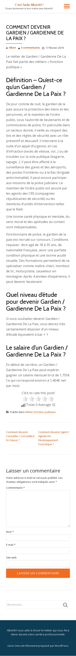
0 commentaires (30, 47)
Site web (11, 557)
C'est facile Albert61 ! (29, 5)
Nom (10, 531)
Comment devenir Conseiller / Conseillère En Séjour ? (20, 436)
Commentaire (15, 487)
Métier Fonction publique (40, 412)
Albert (12, 47)
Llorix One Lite (16, 646)
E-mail (10, 544)
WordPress (62, 646)
